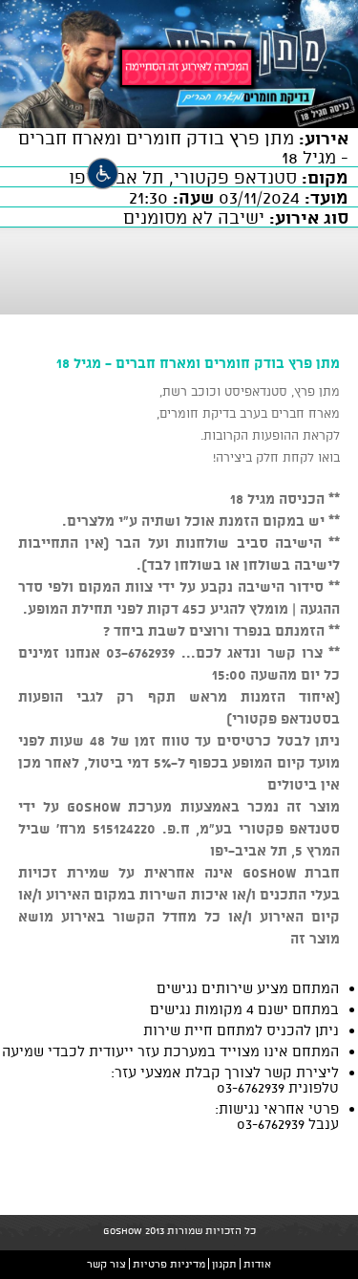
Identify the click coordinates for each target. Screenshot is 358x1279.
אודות (257, 1263)
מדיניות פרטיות (169, 1263)
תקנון (224, 1263)
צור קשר (106, 1263)
